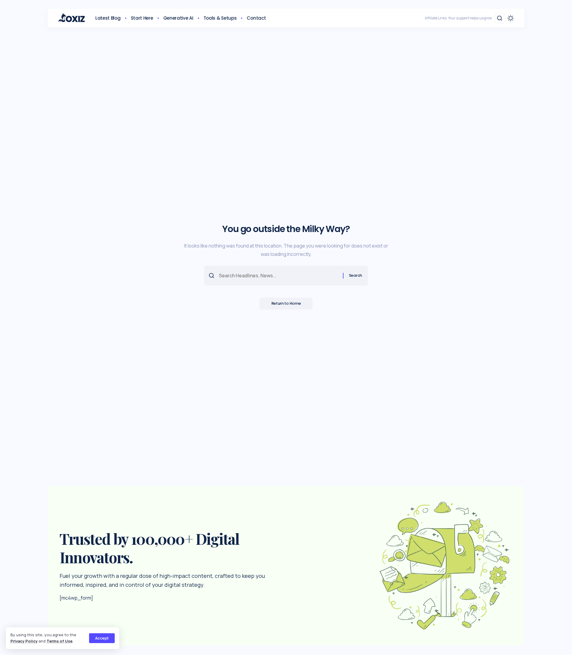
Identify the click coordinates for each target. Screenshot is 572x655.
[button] (102, 638)
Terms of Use (59, 641)
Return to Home (286, 303)
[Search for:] (278, 276)
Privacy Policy (24, 641)
